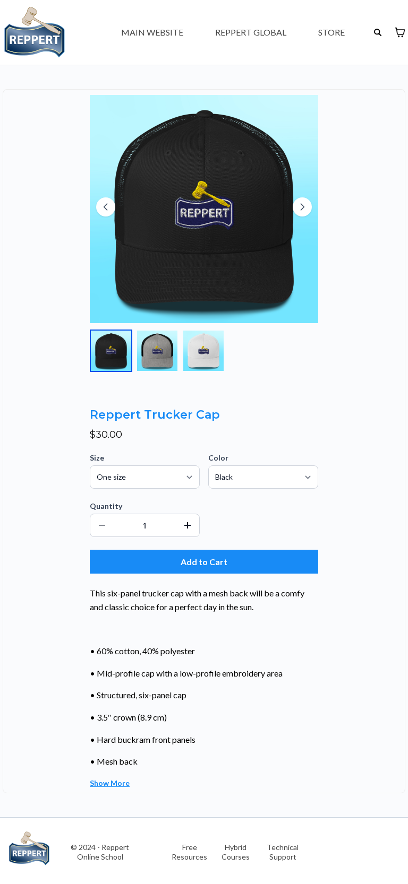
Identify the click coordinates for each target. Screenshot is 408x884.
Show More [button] (110, 782)
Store (331, 32)
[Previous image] (105, 206)
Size (97, 457)
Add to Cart (204, 562)
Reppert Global (250, 32)
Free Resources (189, 852)
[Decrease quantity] (102, 525)
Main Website (152, 32)
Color (218, 457)
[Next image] (302, 206)
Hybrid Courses (236, 852)
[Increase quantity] (187, 525)
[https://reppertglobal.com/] (29, 848)
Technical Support (283, 852)
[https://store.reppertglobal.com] (34, 32)
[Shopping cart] (400, 32)
